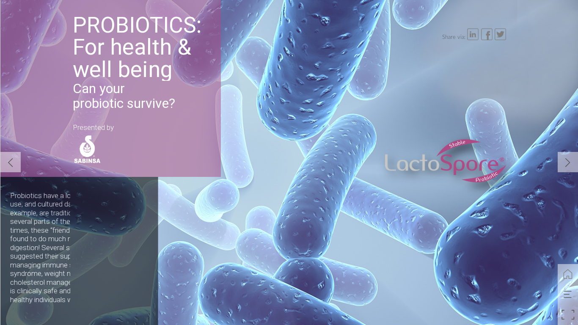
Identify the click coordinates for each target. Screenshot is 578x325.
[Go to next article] (568, 162)
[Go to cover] (568, 274)
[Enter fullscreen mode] (568, 315)
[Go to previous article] (10, 162)
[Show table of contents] (568, 294)
